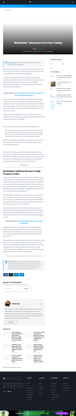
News (28, 383)
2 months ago (15, 352)
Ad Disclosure (20, 64)
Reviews (29, 399)
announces (9, 71)
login (8, 367)
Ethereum (41, 388)
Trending (53, 392)
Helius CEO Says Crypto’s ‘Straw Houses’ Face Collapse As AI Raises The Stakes (38, 358)
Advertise (65, 383)
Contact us (66, 385)
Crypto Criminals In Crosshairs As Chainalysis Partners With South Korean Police (17, 358)
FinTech (53, 388)
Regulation (29, 397)
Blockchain (53, 383)
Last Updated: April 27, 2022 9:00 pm (32, 51)
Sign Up (26, 288)
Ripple (40, 390)
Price (28, 385)
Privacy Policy (66, 390)
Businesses (30, 388)
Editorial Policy (66, 388)
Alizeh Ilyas (40, 49)
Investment (30, 395)
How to (53, 399)
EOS (40, 395)
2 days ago (14, 341)
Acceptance (30, 390)
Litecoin (41, 392)
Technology (30, 392)
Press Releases (55, 397)
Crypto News (50, 51)
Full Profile (11, 322)
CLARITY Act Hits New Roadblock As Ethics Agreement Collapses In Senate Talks (17, 348)
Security (53, 385)
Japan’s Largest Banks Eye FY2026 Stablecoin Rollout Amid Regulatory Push (38, 348)
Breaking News (54, 395)
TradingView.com (40, 167)
